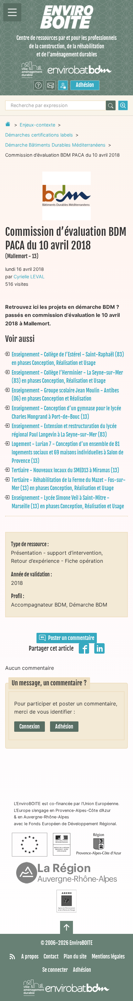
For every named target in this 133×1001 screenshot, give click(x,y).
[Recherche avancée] (123, 105)
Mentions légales (108, 956)
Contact (51, 956)
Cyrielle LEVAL (29, 276)
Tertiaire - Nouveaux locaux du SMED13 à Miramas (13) (65, 470)
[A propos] (38, 85)
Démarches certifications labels (39, 135)
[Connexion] (63, 85)
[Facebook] (84, 648)
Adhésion (85, 85)
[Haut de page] (66, 927)
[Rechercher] (111, 105)
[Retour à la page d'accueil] (7, 124)
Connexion (29, 726)
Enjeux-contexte (37, 124)
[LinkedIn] (99, 648)
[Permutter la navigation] (12, 12)
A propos (29, 956)
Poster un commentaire (71, 638)
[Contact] (51, 85)
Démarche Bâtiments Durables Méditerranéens (55, 145)
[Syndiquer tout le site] (12, 957)
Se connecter (55, 970)
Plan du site (75, 956)
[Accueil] (66, 17)
